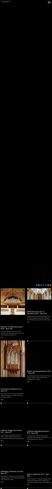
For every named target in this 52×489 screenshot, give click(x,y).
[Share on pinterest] (43, 285)
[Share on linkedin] (41, 285)
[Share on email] (50, 285)
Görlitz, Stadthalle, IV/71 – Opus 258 (38, 475)
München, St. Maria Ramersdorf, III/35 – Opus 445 (12, 328)
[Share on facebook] (36, 285)
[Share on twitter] (39, 285)
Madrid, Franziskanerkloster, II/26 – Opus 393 (39, 372)
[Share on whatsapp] (48, 285)
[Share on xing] (46, 285)
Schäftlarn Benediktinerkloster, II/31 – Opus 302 (38, 432)
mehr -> (2, 337)
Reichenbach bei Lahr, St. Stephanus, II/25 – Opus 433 (37, 313)
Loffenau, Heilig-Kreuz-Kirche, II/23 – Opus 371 (11, 431)
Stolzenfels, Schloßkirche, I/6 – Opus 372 (12, 390)
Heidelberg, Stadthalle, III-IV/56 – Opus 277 (12, 472)
